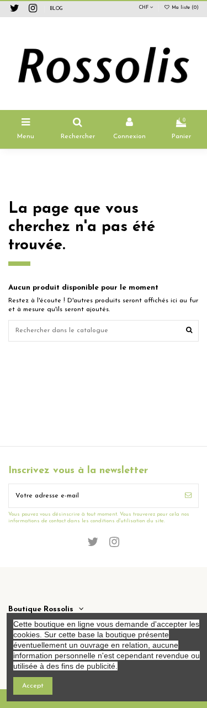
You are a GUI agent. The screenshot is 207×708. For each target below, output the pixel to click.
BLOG (56, 9)
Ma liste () (184, 8)
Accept (33, 686)
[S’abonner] (188, 495)
